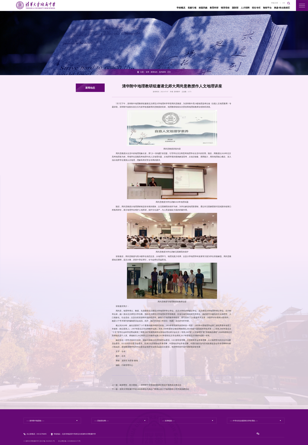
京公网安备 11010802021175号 (69, 441)
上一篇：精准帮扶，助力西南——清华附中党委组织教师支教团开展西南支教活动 (146, 385)
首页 (147, 72)
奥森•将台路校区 (282, 7)
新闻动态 (154, 72)
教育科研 (214, 7)
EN (284, 3)
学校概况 (181, 7)
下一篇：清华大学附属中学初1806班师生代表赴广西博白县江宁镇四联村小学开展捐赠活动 (150, 389)
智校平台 (267, 7)
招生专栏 (256, 7)
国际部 (235, 7)
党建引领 (192, 7)
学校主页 (274, 3)
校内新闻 (162, 72)
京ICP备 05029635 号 (47, 441)
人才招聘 (245, 7)
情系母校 (225, 7)
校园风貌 (203, 7)
